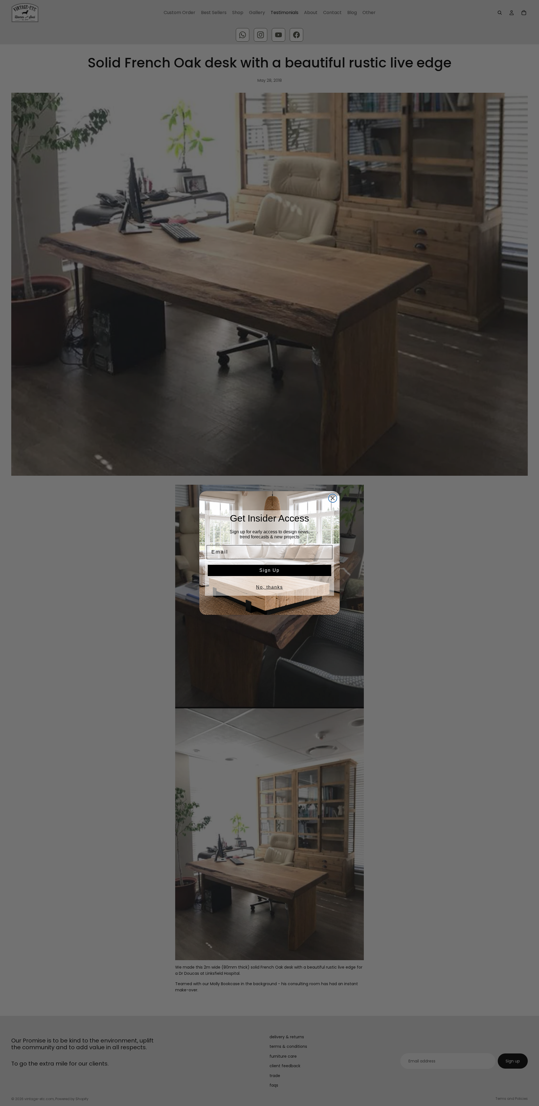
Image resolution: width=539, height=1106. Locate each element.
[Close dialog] (332, 498)
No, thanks (269, 587)
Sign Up (269, 570)
